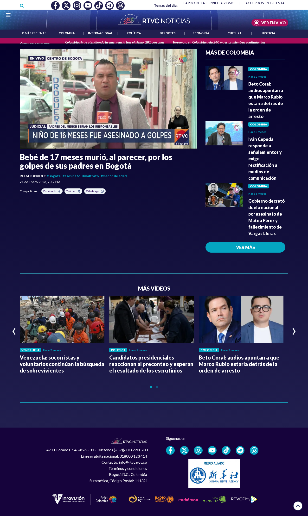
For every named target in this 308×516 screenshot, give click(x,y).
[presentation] (14, 329)
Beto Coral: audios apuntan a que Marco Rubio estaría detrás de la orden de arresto (239, 364)
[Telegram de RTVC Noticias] (240, 450)
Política (134, 33)
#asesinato (71, 176)
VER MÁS (245, 247)
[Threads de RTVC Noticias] (254, 450)
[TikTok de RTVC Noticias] (226, 450)
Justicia (268, 33)
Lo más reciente (33, 33)
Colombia (67, 33)
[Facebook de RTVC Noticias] (170, 450)
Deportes (167, 33)
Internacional (100, 33)
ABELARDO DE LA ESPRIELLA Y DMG (205, 3)
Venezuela (30, 350)
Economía (201, 33)
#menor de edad (114, 176)
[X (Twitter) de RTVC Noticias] (184, 450)
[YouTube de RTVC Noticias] (212, 450)
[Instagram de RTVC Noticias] (198, 450)
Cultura (235, 33)
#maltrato (90, 176)
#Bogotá (54, 176)
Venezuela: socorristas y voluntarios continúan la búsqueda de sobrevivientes (62, 364)
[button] (108, 99)
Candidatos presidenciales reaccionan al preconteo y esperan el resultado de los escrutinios (151, 364)
